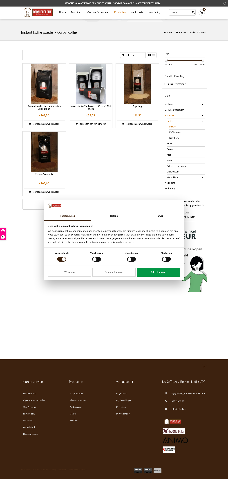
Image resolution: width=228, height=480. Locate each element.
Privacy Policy (29, 414)
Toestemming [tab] (67, 216)
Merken (73, 414)
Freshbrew (174, 138)
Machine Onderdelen (98, 12)
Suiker (170, 160)
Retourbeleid (29, 427)
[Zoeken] (193, 12)
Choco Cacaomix (44, 174)
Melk (169, 155)
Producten (120, 12)
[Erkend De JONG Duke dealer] (184, 431)
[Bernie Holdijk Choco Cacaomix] (44, 152)
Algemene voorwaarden (34, 400)
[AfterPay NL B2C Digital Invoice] (138, 470)
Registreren (121, 393)
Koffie (192, 32)
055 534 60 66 (178, 401)
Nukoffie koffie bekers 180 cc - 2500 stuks (90, 107)
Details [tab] (114, 216)
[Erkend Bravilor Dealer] (184, 449)
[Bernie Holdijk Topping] (137, 84)
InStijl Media (81, 470)
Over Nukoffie (29, 407)
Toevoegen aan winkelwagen (45, 124)
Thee (169, 143)
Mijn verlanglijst (123, 414)
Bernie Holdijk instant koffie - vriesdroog (44, 107)
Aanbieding (154, 12)
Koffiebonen (175, 132)
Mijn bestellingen (123, 400)
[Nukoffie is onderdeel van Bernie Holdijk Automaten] (184, 421)
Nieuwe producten (78, 400)
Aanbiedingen (76, 407)
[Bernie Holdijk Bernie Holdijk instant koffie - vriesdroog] (44, 84)
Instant (172, 126)
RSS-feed (74, 420)
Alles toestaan (158, 272)
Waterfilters (172, 177)
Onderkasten (173, 171)
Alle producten (76, 393)
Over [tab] (160, 216)
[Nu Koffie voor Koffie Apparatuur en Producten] (39, 12)
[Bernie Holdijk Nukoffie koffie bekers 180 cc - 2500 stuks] (91, 84)
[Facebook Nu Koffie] (204, 367)
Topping (137, 106)
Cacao (170, 149)
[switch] (96, 259)
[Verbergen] (225, 3)
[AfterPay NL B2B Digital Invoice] (148, 470)
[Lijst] (153, 55)
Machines (76, 12)
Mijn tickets (121, 407)
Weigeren (69, 272)
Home (62, 12)
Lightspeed (61, 470)
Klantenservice (29, 393)
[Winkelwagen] (202, 12)
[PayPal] (157, 470)
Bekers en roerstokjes (177, 166)
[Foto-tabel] (149, 55)
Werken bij (28, 420)
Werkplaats (137, 12)
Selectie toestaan (114, 272)
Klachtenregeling (30, 434)
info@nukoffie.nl (179, 409)
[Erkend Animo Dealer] (184, 440)
